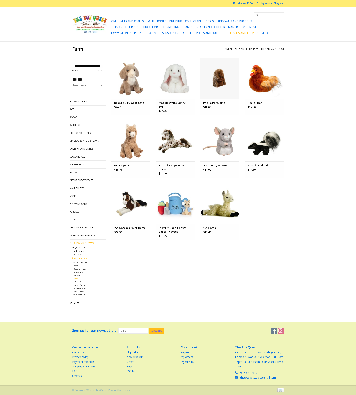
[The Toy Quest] (90, 24)
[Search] (257, 15)
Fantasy (76, 275)
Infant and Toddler (210, 27)
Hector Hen (255, 103)
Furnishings (171, 27)
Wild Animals (79, 295)
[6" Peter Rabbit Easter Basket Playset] (175, 203)
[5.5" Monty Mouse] (219, 141)
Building (175, 21)
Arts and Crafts (132, 21)
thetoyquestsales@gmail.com (258, 377)
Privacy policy (80, 357)
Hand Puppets (78, 251)
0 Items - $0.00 (245, 3)
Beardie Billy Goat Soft (129, 103)
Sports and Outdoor (210, 33)
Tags (130, 366)
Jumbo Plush (79, 285)
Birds (75, 266)
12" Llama (209, 228)
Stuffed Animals (266, 49)
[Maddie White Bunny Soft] (175, 78)
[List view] (80, 79)
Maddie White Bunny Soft (172, 104)
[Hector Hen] (264, 78)
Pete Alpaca (121, 165)
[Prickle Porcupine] (219, 78)
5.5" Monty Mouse (215, 165)
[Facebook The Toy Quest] (274, 331)
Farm (281, 49)
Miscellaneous (79, 288)
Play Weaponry (120, 33)
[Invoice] (280, 390)
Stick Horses (77, 254)
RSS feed (132, 371)
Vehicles (267, 33)
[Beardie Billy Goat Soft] (130, 78)
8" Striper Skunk (258, 165)
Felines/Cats (78, 282)
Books (161, 21)
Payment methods (83, 362)
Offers (130, 362)
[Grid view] (75, 79)
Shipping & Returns (83, 366)
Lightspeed (127, 390)
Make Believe (237, 27)
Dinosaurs (78, 272)
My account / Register (272, 3)
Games (188, 27)
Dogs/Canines (79, 269)
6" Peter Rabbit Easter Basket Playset (173, 229)
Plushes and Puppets (243, 33)
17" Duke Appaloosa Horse (171, 167)
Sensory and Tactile (177, 33)
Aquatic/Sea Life (80, 262)
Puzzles (139, 33)
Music (253, 27)
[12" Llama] (219, 203)
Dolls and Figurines (124, 27)
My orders (187, 357)
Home (113, 21)
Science (154, 33)
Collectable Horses (199, 21)
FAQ (75, 371)
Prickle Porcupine (214, 103)
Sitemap (77, 375)
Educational (151, 27)
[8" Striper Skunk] (264, 141)
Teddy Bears (78, 291)
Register (186, 352)
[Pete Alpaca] (130, 141)
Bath (150, 21)
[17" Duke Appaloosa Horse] (175, 141)
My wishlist (187, 362)
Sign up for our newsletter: (94, 330)
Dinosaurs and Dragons (234, 21)
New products (135, 357)
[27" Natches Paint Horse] (130, 203)
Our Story (78, 352)
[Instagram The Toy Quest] (281, 331)
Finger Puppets (79, 247)
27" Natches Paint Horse (130, 228)
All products (134, 352)
